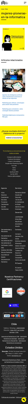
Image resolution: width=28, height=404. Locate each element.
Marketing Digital (20, 192)
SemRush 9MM (14, 172)
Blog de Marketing (6, 252)
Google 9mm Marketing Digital (14, 163)
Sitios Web (18, 219)
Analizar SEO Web (6, 250)
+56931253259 (20, 328)
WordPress (18, 221)
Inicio (2, 9)
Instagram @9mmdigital (14, 157)
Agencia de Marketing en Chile (10, 336)
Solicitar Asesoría (20, 241)
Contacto (18, 234)
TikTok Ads (18, 199)
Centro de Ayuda (20, 260)
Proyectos (4, 202)
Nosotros (4, 195)
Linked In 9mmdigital (14, 161)
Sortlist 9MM (14, 174)
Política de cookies (21, 397)
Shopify (17, 226)
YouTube (14, 165)
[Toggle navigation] (25, 2)
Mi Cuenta (18, 267)
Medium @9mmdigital (14, 176)
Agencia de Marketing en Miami (11, 360)
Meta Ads (18, 197)
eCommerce (18, 224)
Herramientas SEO (6, 240)
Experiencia (4, 197)
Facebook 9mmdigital (14, 159)
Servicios (4, 199)
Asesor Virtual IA (20, 245)
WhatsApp (18, 243)
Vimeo (14, 170)
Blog (6, 9)
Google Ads (18, 195)
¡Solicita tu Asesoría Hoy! (14, 138)
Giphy (14, 167)
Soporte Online (19, 248)
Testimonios (4, 204)
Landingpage (19, 217)
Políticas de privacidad (8, 397)
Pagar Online (19, 270)
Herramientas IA (6, 243)
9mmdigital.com (16, 355)
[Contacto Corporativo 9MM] (23, 399)
